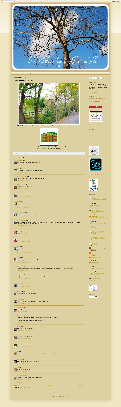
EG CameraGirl (20, 184)
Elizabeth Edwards (21, 193)
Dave (18, 246)
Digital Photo (94, 280)
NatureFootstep (21, 343)
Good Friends (94, 244)
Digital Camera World (96, 197)
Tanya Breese (20, 307)
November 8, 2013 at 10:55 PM (24, 363)
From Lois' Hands (95, 205)
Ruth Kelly (19, 335)
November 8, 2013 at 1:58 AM (24, 278)
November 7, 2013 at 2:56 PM (24, 164)
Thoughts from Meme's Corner (98, 231)
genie (18, 168)
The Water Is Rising (95, 258)
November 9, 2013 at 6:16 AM (24, 379)
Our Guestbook (94, 92)
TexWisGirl (19, 160)
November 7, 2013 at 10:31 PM (24, 262)
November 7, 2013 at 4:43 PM (24, 196)
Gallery (43, 73)
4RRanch (19, 299)
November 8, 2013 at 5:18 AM (24, 303)
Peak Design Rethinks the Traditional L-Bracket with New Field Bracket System (98, 219)
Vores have (20, 359)
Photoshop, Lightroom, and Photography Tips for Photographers (97, 275)
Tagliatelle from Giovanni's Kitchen (98, 206)
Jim (18, 367)
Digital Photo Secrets (96, 268)
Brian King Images (95, 278)
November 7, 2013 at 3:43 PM (24, 180)
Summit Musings (95, 262)
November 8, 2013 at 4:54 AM (24, 295)
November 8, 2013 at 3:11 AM (23, 286)
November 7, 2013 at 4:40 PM (24, 188)
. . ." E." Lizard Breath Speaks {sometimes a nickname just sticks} (98, 225)
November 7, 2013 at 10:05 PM (24, 252)
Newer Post (16, 385)
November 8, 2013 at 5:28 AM (24, 311)
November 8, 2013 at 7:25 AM (24, 338)
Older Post (81, 385)
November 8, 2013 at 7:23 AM (24, 330)
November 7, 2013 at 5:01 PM (24, 216)
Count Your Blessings (96, 257)
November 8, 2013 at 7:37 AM (24, 346)
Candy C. (19, 291)
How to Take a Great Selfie (96, 269)
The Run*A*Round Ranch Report (98, 248)
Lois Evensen (20, 212)
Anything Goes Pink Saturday (97, 232)
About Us (20, 73)
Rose (18, 201)
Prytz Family (94, 243)
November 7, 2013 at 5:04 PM (24, 225)
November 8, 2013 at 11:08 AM (24, 355)
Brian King (19, 238)
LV (17, 351)
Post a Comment (19, 382)
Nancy (18, 326)
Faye (18, 257)
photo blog (28, 73)
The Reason (93, 254)
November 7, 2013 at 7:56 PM (24, 241)
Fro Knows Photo (95, 210)
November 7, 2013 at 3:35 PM (24, 172)
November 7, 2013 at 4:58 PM (24, 207)
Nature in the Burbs (21, 176)
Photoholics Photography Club (55, 73)
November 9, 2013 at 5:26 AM (24, 371)
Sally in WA (19, 230)
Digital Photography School (97, 216)
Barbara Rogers (21, 375)
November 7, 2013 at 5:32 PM (24, 233)
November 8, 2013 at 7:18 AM (24, 322)
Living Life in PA (94, 253)
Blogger (66, 396)
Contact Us (36, 73)
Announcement (94, 249)
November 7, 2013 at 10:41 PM (24, 270)
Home (13, 73)
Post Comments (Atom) (25, 387)
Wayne (18, 283)
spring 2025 (93, 227)
